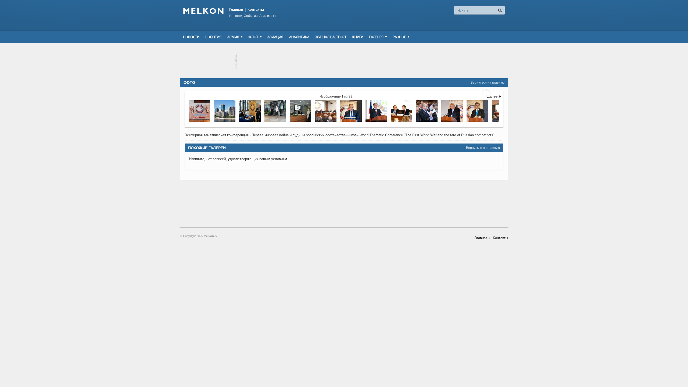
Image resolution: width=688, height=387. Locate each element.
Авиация (275, 36)
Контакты (256, 10)
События (213, 36)
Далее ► (494, 96)
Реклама (236, 61)
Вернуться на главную (487, 82)
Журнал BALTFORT (330, 36)
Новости (191, 36)
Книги (357, 36)
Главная (236, 10)
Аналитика (299, 36)
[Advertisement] (344, 61)
